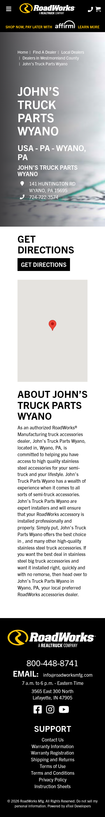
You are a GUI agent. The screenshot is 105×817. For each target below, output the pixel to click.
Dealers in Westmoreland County (50, 57)
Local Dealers (72, 52)
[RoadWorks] (48, 9)
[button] (52, 325)
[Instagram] (52, 709)
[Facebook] (40, 709)
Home (23, 52)
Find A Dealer (44, 52)
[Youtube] (65, 709)
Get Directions (43, 264)
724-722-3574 (43, 197)
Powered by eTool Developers (69, 806)
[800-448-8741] (91, 9)
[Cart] (98, 9)
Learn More (88, 27)
